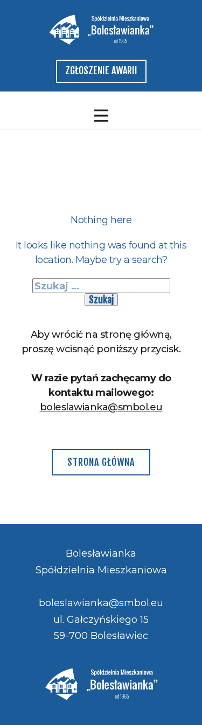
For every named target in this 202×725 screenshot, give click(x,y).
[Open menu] (101, 115)
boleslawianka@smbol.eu (101, 407)
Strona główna (101, 462)
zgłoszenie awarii (101, 70)
